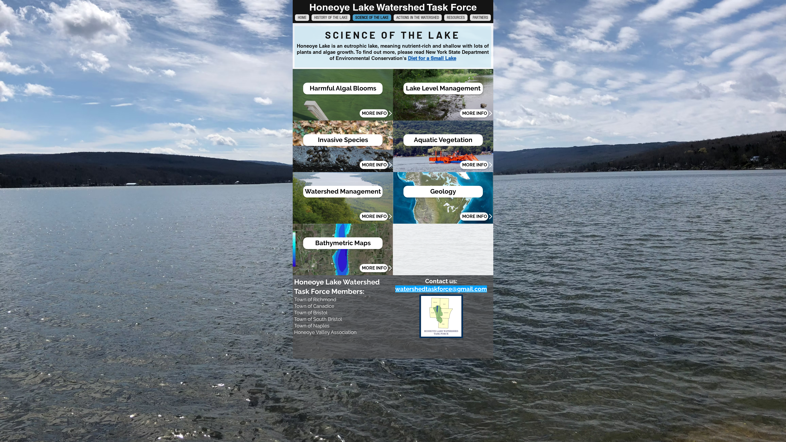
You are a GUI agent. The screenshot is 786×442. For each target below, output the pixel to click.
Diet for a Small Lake (432, 58)
